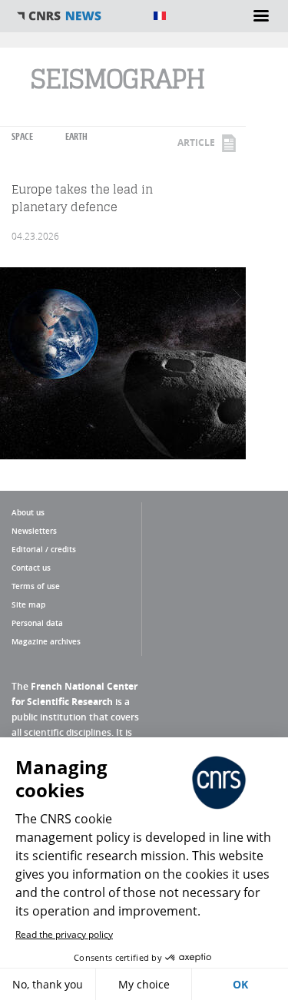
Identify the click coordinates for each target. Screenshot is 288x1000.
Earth (76, 136)
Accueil (77, 16)
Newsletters (34, 530)
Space (22, 136)
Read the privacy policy (64, 934)
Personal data (37, 623)
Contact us (31, 567)
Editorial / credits (44, 549)
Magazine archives (46, 641)
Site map (28, 604)
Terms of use (36, 586)
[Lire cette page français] (160, 16)
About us (28, 512)
